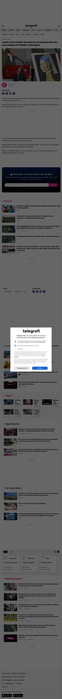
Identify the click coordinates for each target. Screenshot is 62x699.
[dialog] (31, 349)
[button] (31, 349)
